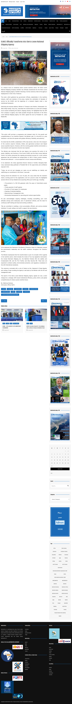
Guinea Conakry (51, 654)
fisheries (66, 558)
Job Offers (22, 28)
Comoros (26, 662)
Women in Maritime (52, 24)
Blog (21, 21)
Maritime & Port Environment (28, 24)
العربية (3, 31)
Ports (53, 603)
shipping (19, 291)
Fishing (53, 561)
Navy (57, 21)
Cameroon (54, 551)
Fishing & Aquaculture (63, 21)
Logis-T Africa (22, 1)
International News (15, 21)
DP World (53, 558)
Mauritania (27, 649)
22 (65, 460)
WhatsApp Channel (12, 1)
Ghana (7, 323)
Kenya (55, 574)
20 (59, 460)
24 (51, 463)
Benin (50, 647)
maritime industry (6, 291)
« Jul (51, 473)
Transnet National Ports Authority (60, 612)
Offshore (45, 24)
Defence (25, 21)
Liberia (65, 574)
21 (62, 460)
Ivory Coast (51, 649)
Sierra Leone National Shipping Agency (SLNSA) (10, 294)
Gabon (26, 631)
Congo (26, 634)
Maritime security (37, 21)
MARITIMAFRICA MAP (4, 1)
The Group (40, 28)
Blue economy (15, 24)
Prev (5, 300)
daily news (10, 289)
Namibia (26, 669)
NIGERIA (59, 600)
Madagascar (27, 664)
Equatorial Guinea (28, 633)
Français (56, 28)
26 (57, 463)
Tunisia (26, 651)
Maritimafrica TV (59, 24)
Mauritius (54, 596)
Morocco (60, 596)
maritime (26, 289)
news (13, 291)
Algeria (26, 642)
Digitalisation (30, 21)
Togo (50, 660)
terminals (55, 609)
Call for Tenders (28, 28)
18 (54, 460)
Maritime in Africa (34, 289)
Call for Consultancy (15, 28)
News (10, 21)
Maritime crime (52, 21)
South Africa (64, 606)
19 (57, 460)
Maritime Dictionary (55, 587)
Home (6, 21)
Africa (4, 289)
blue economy (64, 548)
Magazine (36, 24)
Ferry (21, 24)
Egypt (60, 558)
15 (65, 457)
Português (61, 28)
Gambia (60, 561)
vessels (60, 616)
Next (43, 300)
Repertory (34, 28)
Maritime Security (55, 593)
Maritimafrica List (67, 24)
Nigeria (50, 656)
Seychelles (66, 603)
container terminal (64, 551)
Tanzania (50, 674)
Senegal (59, 603)
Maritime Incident (9, 24)
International (60, 567)
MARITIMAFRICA (18, 289)
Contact (46, 28)
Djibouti (50, 667)
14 (62, 457)
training (65, 609)
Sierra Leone (16, 48)
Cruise (3, 24)
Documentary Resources (6, 28)
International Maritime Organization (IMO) (60, 571)
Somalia (50, 671)
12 (57, 457)
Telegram (17, 1)
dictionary (66, 554)
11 (54, 457)
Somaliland (51, 673)
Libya (26, 645)
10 (51, 457)
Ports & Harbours (45, 21)
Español (66, 28)
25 (54, 463)
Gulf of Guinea (55, 564)
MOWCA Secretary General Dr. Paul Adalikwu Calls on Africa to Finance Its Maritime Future (36, 327)
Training (41, 24)
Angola (26, 660)
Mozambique (27, 667)
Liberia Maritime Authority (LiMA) (60, 577)
